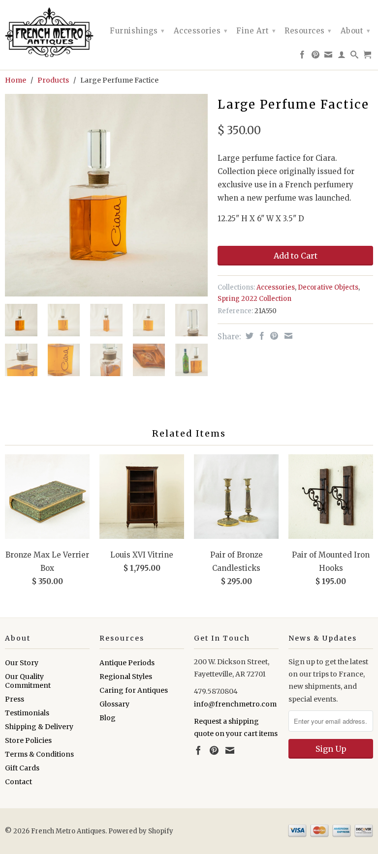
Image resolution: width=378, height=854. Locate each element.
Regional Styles (125, 676)
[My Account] (342, 56)
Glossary (114, 704)
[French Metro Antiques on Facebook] (302, 56)
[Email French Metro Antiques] (328, 56)
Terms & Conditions (39, 754)
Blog (107, 717)
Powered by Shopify (140, 831)
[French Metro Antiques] (47, 32)
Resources (308, 30)
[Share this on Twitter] (248, 336)
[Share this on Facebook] (260, 336)
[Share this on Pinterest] (273, 336)
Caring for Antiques (133, 690)
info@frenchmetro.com (235, 704)
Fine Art (256, 30)
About (356, 30)
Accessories (201, 30)
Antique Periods (127, 662)
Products (53, 80)
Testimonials (27, 712)
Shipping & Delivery (39, 726)
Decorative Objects (328, 287)
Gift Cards (22, 768)
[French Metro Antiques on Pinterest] (316, 56)
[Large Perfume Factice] (106, 195)
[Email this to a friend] (287, 336)
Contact (18, 781)
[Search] (354, 56)
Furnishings (137, 30)
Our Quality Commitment (28, 681)
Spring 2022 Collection (254, 298)
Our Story (21, 662)
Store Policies (28, 740)
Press (14, 699)
